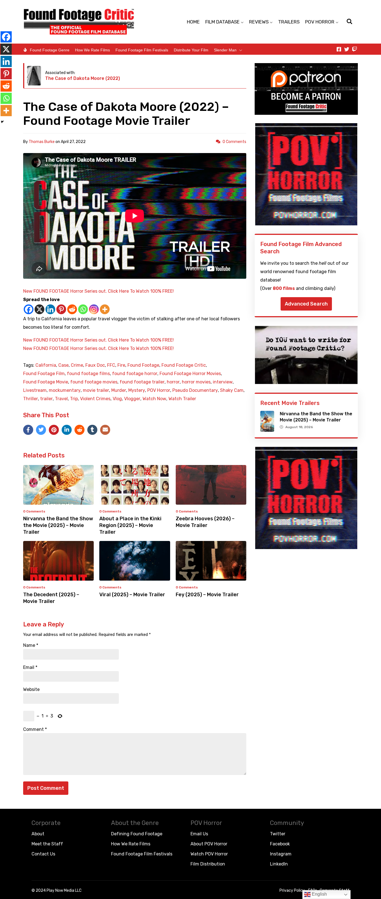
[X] (39, 309)
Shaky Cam (231, 390)
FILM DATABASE (222, 22)
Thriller (30, 399)
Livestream (35, 390)
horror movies (196, 382)
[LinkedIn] (67, 430)
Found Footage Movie (45, 382)
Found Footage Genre (49, 50)
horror (173, 382)
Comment (35, 729)
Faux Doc (95, 365)
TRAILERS (289, 22)
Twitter (277, 833)
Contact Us (43, 854)
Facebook (280, 843)
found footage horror (134, 373)
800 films (284, 288)
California (45, 365)
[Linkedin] (50, 309)
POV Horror (158, 390)
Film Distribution (208, 864)
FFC (111, 365)
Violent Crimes (95, 399)
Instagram (280, 854)
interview (223, 382)
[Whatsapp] (83, 309)
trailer (46, 399)
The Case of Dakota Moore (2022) (82, 78)
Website (31, 689)
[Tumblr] (92, 430)
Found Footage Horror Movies (190, 373)
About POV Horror (209, 843)
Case (63, 365)
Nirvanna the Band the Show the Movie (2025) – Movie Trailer (58, 525)
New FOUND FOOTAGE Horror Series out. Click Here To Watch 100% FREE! (98, 291)
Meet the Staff (47, 843)
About (38, 833)
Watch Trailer (182, 399)
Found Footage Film (44, 373)
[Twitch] (354, 49)
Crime (77, 365)
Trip (74, 399)
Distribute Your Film (191, 50)
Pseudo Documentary (195, 390)
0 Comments (234, 141)
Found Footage (143, 365)
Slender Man (225, 50)
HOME (193, 22)
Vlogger (132, 399)
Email (30, 667)
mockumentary (65, 390)
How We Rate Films (92, 50)
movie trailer (96, 390)
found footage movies (93, 382)
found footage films (88, 373)
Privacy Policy (292, 890)
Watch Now (154, 399)
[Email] (105, 430)
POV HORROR (319, 22)
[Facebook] (28, 309)
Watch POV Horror (209, 854)
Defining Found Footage (136, 833)
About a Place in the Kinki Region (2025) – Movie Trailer (130, 525)
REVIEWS (259, 22)
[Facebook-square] (338, 49)
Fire (121, 365)
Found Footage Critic (183, 365)
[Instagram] (94, 309)
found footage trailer (142, 382)
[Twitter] (346, 49)
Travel (61, 399)
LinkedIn (279, 864)
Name (30, 645)
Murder (118, 390)
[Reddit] (72, 309)
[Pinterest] (61, 309)
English (319, 894)
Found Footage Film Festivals (141, 50)
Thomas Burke (42, 141)
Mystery (136, 390)
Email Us (199, 833)
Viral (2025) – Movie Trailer (132, 595)
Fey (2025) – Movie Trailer (207, 595)
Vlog (117, 399)
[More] (105, 309)
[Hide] (2, 122)
